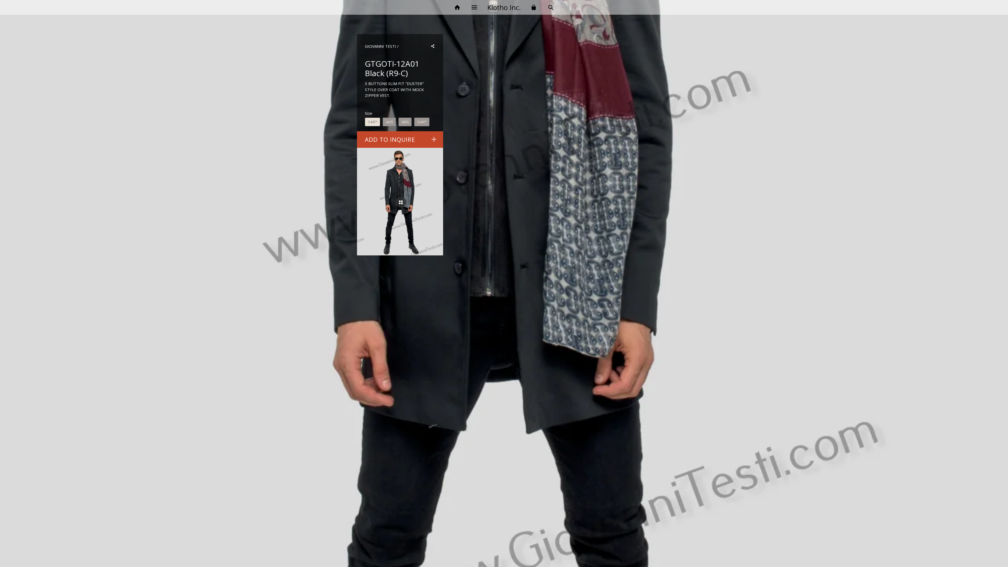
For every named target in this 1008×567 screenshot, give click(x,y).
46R (389, 121)
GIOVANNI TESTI (380, 46)
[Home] (457, 7)
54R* (422, 121)
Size (368, 113)
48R (405, 121)
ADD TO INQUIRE (390, 139)
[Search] (551, 7)
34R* (372, 121)
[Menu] (474, 7)
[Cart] (534, 7)
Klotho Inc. (504, 7)
